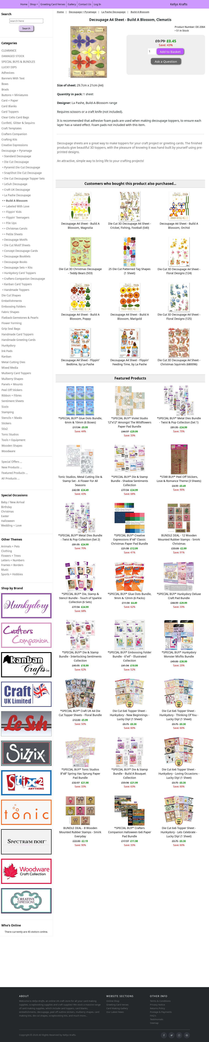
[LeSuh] (26, 724)
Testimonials (156, 1019)
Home (23, 4)
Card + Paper (10, 100)
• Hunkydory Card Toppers (19, 273)
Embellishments (12, 301)
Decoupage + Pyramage (82, 11)
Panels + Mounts (12, 384)
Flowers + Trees (11, 555)
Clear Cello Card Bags (15, 117)
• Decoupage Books (14, 262)
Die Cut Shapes (11, 295)
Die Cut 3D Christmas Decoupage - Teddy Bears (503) (80, 271)
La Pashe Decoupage (113, 11)
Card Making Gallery (117, 1008)
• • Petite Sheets (12, 234)
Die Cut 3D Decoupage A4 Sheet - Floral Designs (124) (179, 271)
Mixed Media (10, 367)
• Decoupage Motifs (14, 239)
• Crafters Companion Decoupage (23, 278)
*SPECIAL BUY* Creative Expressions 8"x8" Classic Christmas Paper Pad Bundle (129, 539)
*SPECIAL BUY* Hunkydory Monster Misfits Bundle (179, 654)
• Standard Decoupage (16, 156)
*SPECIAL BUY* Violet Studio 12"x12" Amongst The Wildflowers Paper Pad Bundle (129, 422)
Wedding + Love (11, 525)
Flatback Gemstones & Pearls (20, 317)
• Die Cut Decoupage (15, 162)
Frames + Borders (12, 565)
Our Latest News (115, 1011)
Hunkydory (8, 345)
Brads (5, 89)
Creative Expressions (15, 145)
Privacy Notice (157, 1004)
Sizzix (5, 406)
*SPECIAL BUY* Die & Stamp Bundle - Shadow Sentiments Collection (129, 481)
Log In (97, 4)
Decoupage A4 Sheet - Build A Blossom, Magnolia (80, 225)
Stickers (6, 423)
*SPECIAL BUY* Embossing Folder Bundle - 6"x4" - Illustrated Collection (129, 656)
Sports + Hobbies (12, 574)
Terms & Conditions (160, 1000)
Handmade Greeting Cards (18, 340)
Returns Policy (157, 1008)
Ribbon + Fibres (11, 395)
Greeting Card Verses (52, 4)
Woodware (8, 451)
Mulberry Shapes (12, 379)
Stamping (8, 412)
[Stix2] (26, 753)
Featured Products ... (15, 473)
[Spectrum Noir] (26, 842)
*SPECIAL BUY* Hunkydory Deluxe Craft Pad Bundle (179, 596)
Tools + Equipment (13, 440)
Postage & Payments (161, 1011)
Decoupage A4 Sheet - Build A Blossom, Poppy (80, 316)
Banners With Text (13, 78)
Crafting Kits (9, 139)
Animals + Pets (10, 546)
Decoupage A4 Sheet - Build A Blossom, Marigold (129, 316)
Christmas (7, 511)
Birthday (6, 507)
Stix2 (5, 429)
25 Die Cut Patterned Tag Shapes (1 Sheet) (130, 271)
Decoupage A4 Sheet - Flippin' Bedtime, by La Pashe (80, 362)
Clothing (6, 551)
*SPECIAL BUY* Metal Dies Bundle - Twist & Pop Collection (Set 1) (179, 420)
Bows (5, 84)
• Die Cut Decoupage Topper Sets (23, 178)
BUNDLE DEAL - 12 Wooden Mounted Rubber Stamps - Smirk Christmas (179, 539)
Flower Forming (12, 323)
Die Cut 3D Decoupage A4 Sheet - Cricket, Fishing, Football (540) (129, 225)
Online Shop (112, 1000)
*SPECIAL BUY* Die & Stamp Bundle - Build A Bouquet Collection (129, 773)
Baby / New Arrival (13, 502)
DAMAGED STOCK (13, 56)
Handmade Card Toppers (17, 334)
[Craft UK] (26, 694)
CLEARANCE (9, 50)
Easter (5, 516)
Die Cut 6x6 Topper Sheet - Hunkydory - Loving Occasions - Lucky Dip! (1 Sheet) (179, 773)
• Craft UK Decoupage (16, 189)
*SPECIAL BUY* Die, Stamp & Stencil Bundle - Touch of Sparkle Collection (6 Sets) (80, 598)
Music (4, 569)
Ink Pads (7, 351)
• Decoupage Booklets (16, 256)
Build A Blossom (140, 11)
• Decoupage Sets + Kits (17, 267)
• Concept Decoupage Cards (20, 251)
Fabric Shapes (10, 312)
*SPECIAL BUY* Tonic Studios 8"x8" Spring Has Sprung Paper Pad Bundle (80, 773)
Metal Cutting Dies (13, 362)
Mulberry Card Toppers (16, 373)
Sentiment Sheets (13, 401)
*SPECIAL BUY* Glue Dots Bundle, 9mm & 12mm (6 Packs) (129, 596)
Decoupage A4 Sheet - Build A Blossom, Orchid (179, 225)
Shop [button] (33, 4)
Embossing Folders (14, 306)
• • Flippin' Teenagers (15, 217)
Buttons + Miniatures (15, 95)
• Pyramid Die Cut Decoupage (21, 167)
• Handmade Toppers (15, 290)
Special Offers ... (12, 461)
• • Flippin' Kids (11, 212)
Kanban (6, 356)
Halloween (8, 521)
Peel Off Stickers (12, 390)
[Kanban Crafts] (26, 665)
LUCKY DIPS (9, 67)
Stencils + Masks (12, 418)
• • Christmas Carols (14, 228)
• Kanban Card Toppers (17, 284)
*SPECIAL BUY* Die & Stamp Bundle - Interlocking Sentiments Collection (80, 656)
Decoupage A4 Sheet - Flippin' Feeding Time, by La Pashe (129, 362)
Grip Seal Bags (11, 328)
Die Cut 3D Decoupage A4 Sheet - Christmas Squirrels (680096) (179, 362)
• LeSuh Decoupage (14, 184)
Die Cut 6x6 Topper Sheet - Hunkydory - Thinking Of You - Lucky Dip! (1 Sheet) (178, 715)
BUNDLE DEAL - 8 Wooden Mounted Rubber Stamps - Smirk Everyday (80, 832)
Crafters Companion (14, 134)
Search (6, 14)
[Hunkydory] (26, 606)
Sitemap (154, 1022)
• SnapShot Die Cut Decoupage (22, 173)
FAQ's (153, 1015)
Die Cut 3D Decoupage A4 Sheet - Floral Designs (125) (179, 316)
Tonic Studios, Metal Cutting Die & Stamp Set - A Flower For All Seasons (80, 481)
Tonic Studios (10, 434)
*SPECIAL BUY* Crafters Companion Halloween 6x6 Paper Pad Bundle (129, 832)
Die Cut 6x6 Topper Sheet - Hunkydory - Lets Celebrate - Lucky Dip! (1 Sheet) (179, 832)
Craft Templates (11, 128)
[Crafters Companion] (26, 635)
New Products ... (12, 467)
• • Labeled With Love (15, 206)
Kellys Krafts (178, 4)
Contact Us (84, 4)
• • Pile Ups (9, 223)
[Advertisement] (92, 962)
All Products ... (11, 478)
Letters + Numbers (12, 560)
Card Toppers (10, 111)
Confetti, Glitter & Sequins (18, 123)
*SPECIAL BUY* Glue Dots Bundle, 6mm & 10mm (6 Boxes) (80, 420)
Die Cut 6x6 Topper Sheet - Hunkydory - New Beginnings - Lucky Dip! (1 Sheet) (129, 715)
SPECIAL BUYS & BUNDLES (18, 61)
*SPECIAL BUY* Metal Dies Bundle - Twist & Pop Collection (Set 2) (80, 537)
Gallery (72, 4)
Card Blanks (9, 106)
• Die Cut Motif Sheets (16, 245)
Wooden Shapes (12, 445)
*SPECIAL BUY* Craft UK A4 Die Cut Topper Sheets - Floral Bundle (80, 713)
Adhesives (8, 72)
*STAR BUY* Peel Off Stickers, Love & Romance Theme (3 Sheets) (179, 479)
